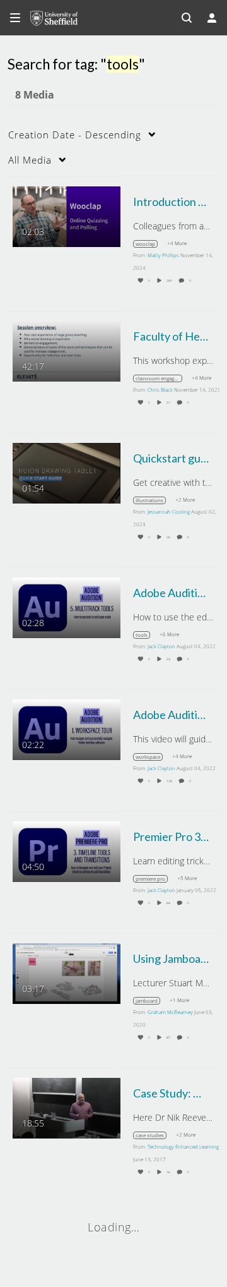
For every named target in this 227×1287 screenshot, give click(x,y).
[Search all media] (187, 18)
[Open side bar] (15, 18)
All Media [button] (30, 160)
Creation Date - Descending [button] (74, 134)
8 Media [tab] (34, 95)
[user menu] (212, 18)
